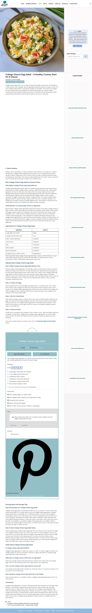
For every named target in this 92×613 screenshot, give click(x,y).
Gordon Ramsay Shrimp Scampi (77, 287)
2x (16, 367)
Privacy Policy (73, 3)
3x (20, 367)
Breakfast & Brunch (31, 3)
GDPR (53, 610)
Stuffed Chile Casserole (77, 227)
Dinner (45, 3)
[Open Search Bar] (90, 3)
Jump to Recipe (10, 81)
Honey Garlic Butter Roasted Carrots (77, 108)
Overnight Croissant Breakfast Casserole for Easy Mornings (22, 603)
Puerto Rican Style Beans (77, 348)
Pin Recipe (45, 354)
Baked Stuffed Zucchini (77, 137)
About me (57, 3)
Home (22, 3)
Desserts (51, 3)
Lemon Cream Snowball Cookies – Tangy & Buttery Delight (22, 605)
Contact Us (65, 3)
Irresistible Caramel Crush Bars (77, 378)
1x (12, 367)
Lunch (40, 3)
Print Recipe (20, 81)
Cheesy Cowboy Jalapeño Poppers (77, 167)
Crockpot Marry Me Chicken (77, 257)
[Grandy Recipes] (5, 3)
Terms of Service (38, 610)
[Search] (85, 56)
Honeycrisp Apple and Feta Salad (46, 321)
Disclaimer (47, 610)
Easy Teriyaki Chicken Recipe (77, 197)
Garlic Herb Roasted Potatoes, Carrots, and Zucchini (77, 318)
